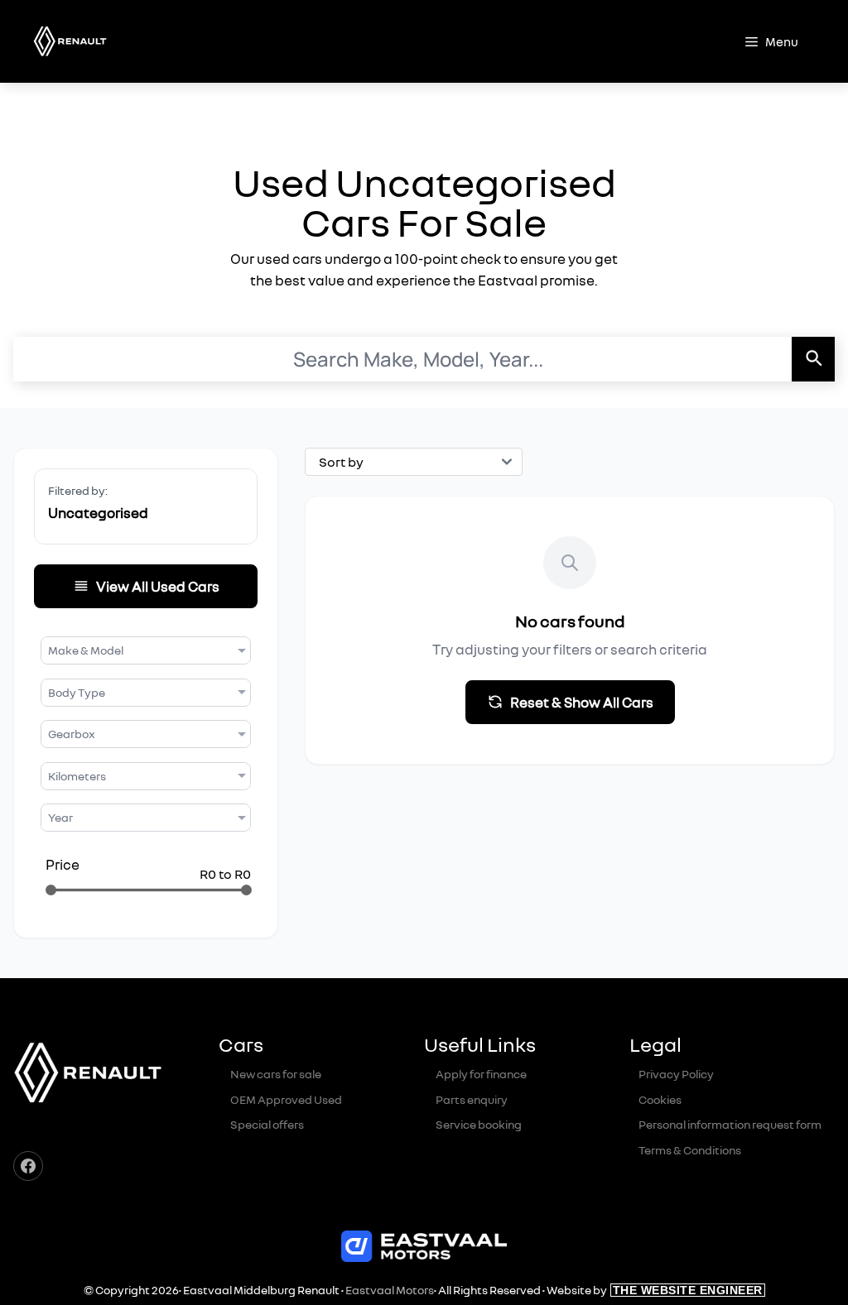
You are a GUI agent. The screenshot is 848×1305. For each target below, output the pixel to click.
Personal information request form (730, 1124)
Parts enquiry (472, 1099)
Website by (655, 1290)
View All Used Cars (157, 586)
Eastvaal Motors (389, 1290)
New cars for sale (275, 1074)
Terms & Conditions (689, 1150)
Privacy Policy (676, 1074)
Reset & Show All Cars (581, 702)
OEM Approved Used (286, 1099)
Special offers (267, 1124)
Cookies (660, 1099)
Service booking (479, 1124)
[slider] (51, 890)
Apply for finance (481, 1074)
